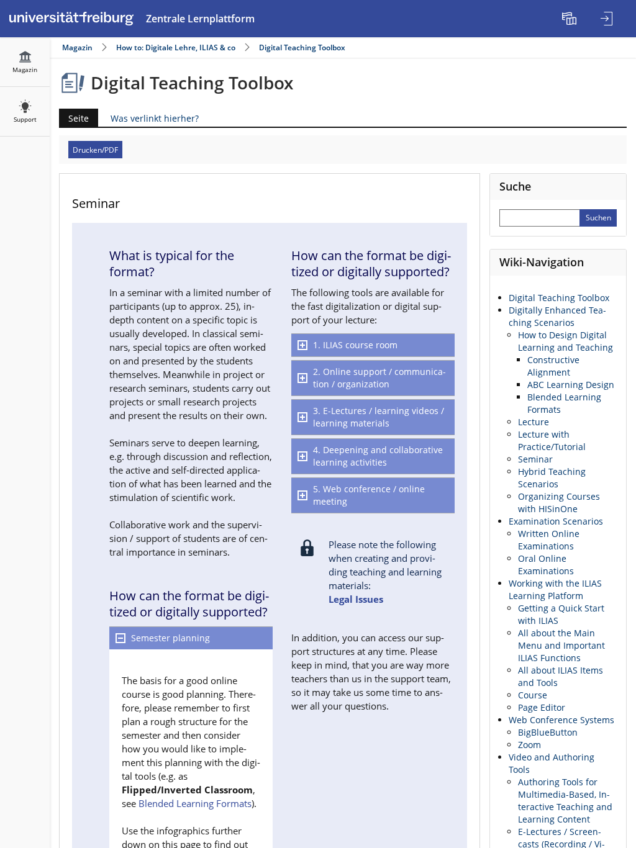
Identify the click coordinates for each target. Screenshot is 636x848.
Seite (74, 119)
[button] (191, 638)
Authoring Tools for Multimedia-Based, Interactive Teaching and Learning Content (565, 800)
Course (532, 695)
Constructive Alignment (553, 366)
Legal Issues (356, 599)
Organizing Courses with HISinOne (559, 502)
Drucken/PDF (95, 150)
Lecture (533, 422)
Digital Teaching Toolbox (302, 47)
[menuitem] (570, 18)
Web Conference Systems (561, 720)
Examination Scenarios (556, 521)
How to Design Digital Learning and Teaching (565, 341)
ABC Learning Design (570, 384)
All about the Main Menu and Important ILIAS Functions (561, 645)
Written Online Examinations (548, 540)
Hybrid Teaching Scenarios (552, 478)
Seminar (535, 459)
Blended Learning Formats (195, 803)
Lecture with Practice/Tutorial (552, 440)
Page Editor (541, 707)
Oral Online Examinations (546, 565)
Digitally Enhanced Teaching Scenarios (557, 316)
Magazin (77, 47)
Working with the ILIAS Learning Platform (555, 589)
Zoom (529, 745)
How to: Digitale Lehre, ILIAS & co (175, 47)
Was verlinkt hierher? (155, 118)
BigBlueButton (548, 732)
